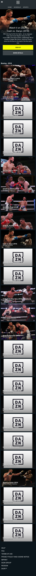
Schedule (17, 7)
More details (18, 53)
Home (10, 7)
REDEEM (4, 566)
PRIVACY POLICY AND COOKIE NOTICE (15, 557)
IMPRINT (4, 560)
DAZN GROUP (6, 563)
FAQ (2, 551)
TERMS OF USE (7, 554)
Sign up (18, 47)
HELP (3, 548)
